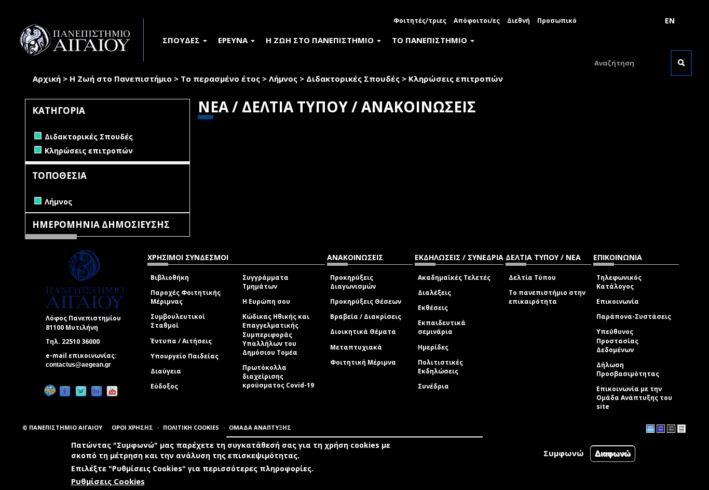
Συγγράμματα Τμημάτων (265, 282)
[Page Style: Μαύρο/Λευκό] (681, 428)
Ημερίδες (433, 347)
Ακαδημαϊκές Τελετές (454, 277)
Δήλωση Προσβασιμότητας (627, 369)
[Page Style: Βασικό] (650, 428)
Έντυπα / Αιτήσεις (181, 341)
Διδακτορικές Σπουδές (353, 78)
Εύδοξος (164, 386)
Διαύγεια (166, 371)
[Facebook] (65, 390)
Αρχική (47, 78)
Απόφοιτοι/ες (477, 20)
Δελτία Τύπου (532, 277)
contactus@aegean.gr (81, 364)
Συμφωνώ (563, 453)
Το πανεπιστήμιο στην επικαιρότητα (547, 297)
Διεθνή (518, 20)
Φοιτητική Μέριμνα (363, 362)
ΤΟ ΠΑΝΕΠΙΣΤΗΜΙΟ (430, 40)
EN (670, 20)
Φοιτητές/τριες (419, 20)
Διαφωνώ (613, 453)
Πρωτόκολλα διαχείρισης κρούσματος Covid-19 (278, 376)
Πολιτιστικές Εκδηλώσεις (440, 367)
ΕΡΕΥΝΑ (234, 40)
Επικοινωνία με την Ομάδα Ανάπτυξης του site (634, 397)
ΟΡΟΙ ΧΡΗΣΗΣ (132, 427)
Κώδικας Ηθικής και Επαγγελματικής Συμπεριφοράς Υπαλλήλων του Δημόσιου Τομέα (275, 334)
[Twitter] (81, 390)
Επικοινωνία (617, 301)
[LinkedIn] (96, 390)
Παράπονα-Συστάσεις (633, 316)
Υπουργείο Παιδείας (185, 356)
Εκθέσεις (433, 307)
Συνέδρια (433, 386)
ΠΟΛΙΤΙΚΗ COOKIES (191, 427)
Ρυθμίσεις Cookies (108, 481)
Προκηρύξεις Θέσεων (365, 301)
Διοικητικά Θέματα (363, 331)
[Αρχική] (80, 39)
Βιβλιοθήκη (170, 277)
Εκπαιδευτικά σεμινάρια (442, 327)
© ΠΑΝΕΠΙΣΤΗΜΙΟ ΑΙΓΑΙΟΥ (62, 427)
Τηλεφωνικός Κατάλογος (619, 282)
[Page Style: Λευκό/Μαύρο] (671, 428)
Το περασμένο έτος (220, 78)
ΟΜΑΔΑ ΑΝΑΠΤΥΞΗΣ (260, 427)
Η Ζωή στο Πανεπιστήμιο (121, 78)
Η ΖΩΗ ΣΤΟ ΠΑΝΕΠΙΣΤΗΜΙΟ (321, 40)
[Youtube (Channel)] (112, 390)
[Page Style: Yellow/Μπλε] (661, 428)
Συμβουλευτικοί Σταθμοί (178, 321)
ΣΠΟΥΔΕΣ (182, 40)
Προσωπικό (557, 20)
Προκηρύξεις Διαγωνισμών (353, 282)
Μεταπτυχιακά (356, 347)
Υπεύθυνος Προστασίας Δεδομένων (617, 340)
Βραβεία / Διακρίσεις (365, 316)
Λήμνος (283, 78)
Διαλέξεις (434, 292)
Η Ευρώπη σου (266, 301)
